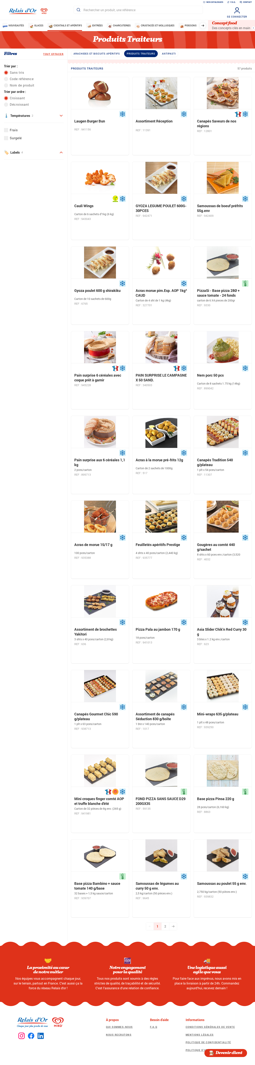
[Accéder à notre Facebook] (31, 1036)
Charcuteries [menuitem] (122, 25)
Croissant (17, 98)
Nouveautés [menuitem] (16, 25)
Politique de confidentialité (208, 1042)
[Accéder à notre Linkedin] (40, 1036)
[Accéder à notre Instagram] (21, 1036)
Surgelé (16, 138)
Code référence (22, 79)
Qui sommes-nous (119, 1026)
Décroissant (19, 104)
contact (247, 2)
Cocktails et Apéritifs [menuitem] (68, 25)
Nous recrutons (118, 1034)
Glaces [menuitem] (38, 25)
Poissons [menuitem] (191, 25)
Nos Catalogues (214, 2)
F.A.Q (153, 1026)
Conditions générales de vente (210, 1026)
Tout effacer (53, 54)
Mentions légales (200, 1034)
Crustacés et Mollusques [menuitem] (158, 25)
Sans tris (17, 72)
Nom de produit (22, 85)
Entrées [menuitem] (97, 25)
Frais (14, 130)
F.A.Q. (233, 2)
